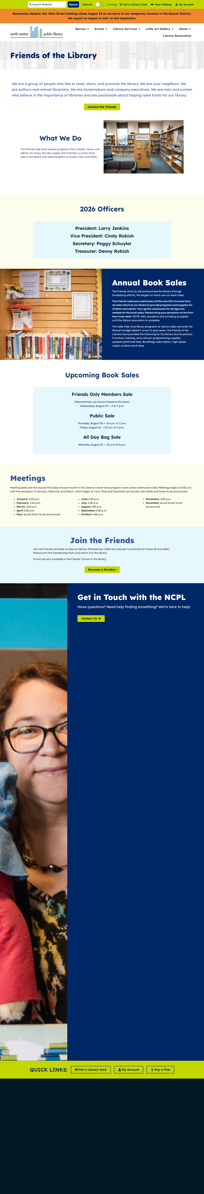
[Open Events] (106, 29)
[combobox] (47, 4)
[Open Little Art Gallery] (172, 29)
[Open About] (189, 29)
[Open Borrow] (88, 29)
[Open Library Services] (139, 29)
